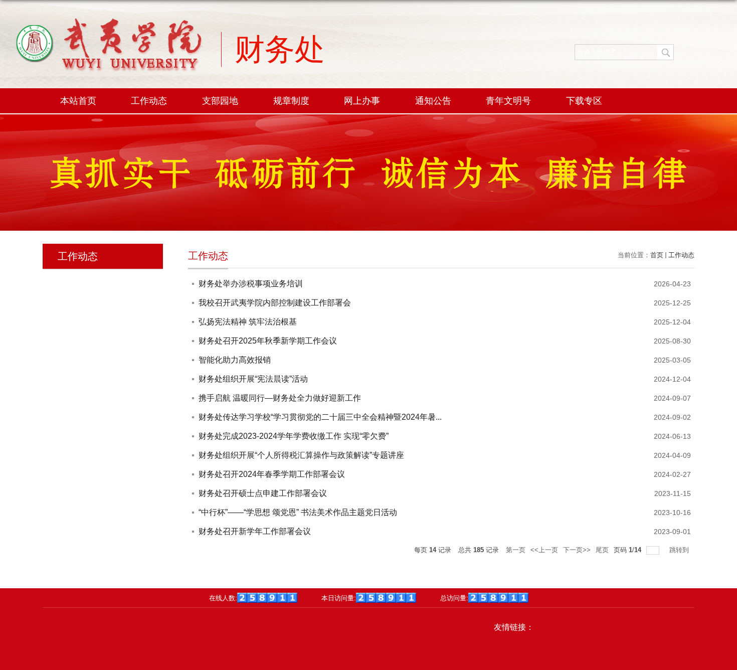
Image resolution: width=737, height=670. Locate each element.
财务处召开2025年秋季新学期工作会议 (268, 341)
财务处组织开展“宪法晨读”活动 (253, 379)
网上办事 (362, 101)
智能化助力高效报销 (235, 360)
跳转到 (680, 550)
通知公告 (433, 101)
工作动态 (149, 101)
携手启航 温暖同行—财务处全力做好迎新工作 (280, 398)
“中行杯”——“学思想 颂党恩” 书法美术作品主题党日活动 (298, 512)
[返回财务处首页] (109, 57)
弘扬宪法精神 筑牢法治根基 (248, 321)
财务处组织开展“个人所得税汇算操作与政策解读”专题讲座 (301, 455)
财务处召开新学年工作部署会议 (255, 531)
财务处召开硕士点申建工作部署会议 (263, 493)
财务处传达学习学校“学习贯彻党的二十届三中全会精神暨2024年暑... (320, 417)
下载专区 (584, 101)
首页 (656, 255)
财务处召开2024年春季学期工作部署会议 (272, 474)
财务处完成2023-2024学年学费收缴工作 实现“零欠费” (294, 436)
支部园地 (220, 101)
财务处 (280, 49)
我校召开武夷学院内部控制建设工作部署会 (275, 302)
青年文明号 (508, 101)
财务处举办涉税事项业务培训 (251, 283)
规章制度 (291, 101)
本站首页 (78, 101)
